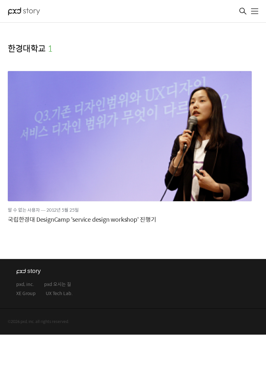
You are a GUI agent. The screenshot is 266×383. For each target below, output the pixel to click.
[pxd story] (40, 12)
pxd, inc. (25, 284)
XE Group (26, 293)
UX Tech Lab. (59, 293)
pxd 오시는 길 (57, 284)
